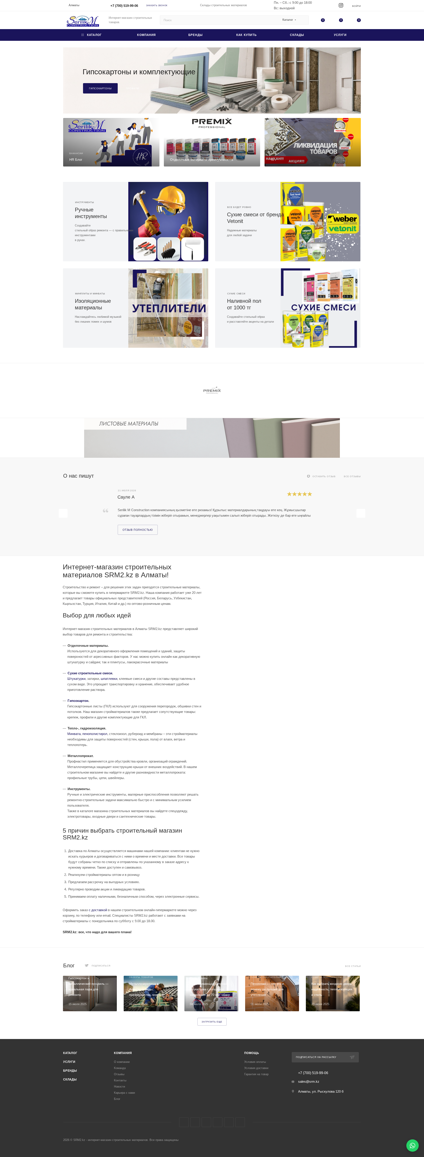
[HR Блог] (111, 142)
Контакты (120, 1080)
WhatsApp (229, 1122)
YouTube (217, 1122)
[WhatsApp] (412, 1145)
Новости (119, 1086)
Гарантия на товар (256, 1074)
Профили (132, 88)
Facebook (184, 1122)
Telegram (206, 1122)
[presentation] (63, 390)
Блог (117, 1099)
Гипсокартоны (100, 88)
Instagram (195, 1122)
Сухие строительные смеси (90, 673)
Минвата (74, 734)
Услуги (69, 1062)
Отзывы (119, 1074)
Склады (70, 1079)
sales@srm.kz (308, 1081)
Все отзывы (352, 476)
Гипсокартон (78, 701)
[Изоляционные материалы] (172, 308)
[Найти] (303, 20)
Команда (120, 1068)
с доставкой (98, 910)
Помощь (251, 1053)
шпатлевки (109, 678)
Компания (123, 1053)
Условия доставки (256, 1068)
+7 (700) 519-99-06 (124, 5)
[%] (313, 142)
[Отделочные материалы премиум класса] (212, 142)
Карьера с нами (124, 1092)
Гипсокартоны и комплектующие (139, 71)
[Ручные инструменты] (172, 221)
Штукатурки (76, 678)
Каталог (70, 1053)
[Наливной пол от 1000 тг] (324, 308)
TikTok (240, 1122)
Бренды (70, 1070)
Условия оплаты (255, 1062)
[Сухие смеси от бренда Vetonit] (324, 221)
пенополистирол (94, 734)
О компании (122, 1062)
